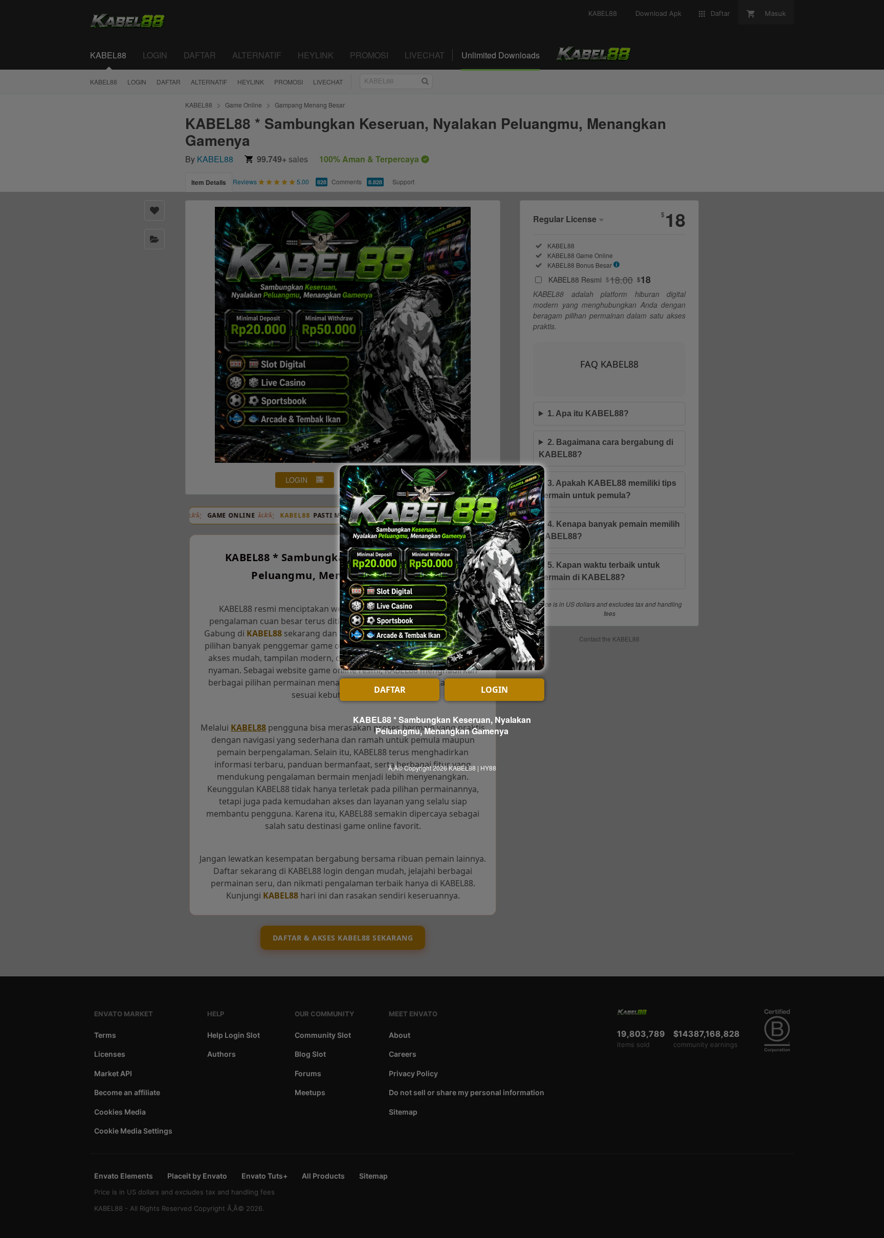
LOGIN (494, 689)
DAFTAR (390, 689)
